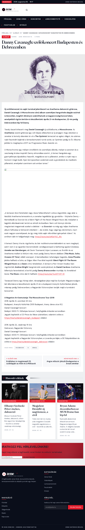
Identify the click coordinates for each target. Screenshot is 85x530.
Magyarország (9, 401)
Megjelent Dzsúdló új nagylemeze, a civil (40, 410)
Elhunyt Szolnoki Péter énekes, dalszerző (14, 408)
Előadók (5, 506)
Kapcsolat (5, 517)
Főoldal (8, 19)
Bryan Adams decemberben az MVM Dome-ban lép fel (69, 410)
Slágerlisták (6, 510)
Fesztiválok (9, 25)
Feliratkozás (29, 457)
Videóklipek (48, 480)
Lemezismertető (52, 19)
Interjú (23, 25)
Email (34, 348)
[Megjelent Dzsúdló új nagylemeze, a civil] (43, 391)
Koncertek (36, 19)
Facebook (20, 348)
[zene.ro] (12, 9)
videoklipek (70, 19)
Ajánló (16, 33)
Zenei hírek (21, 19)
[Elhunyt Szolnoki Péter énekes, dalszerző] (15, 391)
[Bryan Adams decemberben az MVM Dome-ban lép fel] (70, 391)
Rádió (4, 513)
